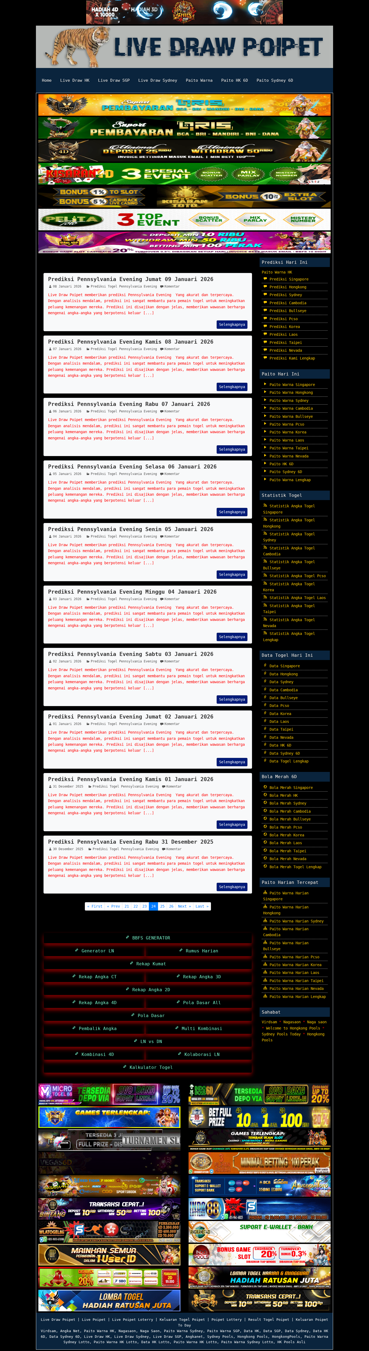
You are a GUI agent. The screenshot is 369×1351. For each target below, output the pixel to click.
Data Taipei (280, 729)
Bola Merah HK (282, 795)
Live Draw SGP (114, 80)
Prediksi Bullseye (286, 311)
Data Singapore (283, 666)
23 (144, 906)
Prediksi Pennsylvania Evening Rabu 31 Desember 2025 (130, 842)
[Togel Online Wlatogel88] (109, 1232)
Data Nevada (280, 737)
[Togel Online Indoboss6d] (260, 1095)
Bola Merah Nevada (286, 859)
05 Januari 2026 (67, 474)
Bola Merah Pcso (284, 827)
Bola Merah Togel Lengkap (294, 867)
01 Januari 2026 (67, 724)
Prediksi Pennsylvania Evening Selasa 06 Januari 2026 (132, 466)
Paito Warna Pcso (285, 424)
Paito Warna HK (277, 272)
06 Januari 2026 (67, 411)
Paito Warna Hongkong (290, 392)
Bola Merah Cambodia (289, 811)
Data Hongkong (282, 674)
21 (127, 906)
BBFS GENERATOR (150, 937)
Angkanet (194, 1337)
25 (162, 906)
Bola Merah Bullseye (289, 819)
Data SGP (272, 1331)
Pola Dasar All (200, 1002)
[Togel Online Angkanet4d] (260, 1232)
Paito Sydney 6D (275, 80)
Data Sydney (280, 682)
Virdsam (269, 1022)
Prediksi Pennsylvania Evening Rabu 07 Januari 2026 (129, 404)
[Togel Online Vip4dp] (260, 1140)
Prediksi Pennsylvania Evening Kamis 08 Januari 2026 (130, 341)
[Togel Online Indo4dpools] (109, 1301)
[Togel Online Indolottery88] (260, 1209)
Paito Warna (199, 80)
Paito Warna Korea (286, 432)
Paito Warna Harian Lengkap (296, 996)
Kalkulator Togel (150, 1067)
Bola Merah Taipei (286, 851)
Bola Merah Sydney (286, 803)
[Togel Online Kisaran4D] (184, 174)
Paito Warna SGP (223, 1331)
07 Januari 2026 (67, 349)
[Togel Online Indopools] (260, 1255)
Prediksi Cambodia (286, 303)
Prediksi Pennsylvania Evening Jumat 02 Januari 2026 (130, 716)
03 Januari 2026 (67, 599)
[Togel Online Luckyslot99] (260, 1118)
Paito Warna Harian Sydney (295, 921)
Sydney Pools (220, 1337)
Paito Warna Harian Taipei (295, 981)
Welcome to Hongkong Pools (293, 1028)
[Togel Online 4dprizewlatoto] (109, 1255)
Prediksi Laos (282, 334)
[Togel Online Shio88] (260, 1278)
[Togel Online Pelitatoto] (184, 220)
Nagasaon (292, 1022)
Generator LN (96, 950)
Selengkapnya (232, 324)
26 (171, 906)
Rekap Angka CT (96, 976)
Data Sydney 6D (283, 753)
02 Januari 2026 (67, 661)
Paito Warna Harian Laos (293, 972)
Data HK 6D (279, 745)
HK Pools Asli (291, 1342)
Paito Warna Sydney (287, 400)
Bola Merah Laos (284, 843)
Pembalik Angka (96, 1028)
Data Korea (279, 714)
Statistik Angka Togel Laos (296, 598)
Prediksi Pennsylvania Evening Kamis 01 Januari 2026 (130, 779)
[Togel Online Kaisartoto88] (109, 1278)
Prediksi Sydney (284, 295)
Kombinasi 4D (96, 1054)
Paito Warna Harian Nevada (295, 988)
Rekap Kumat (150, 963)
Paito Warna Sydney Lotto (247, 1342)
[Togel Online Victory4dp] (109, 1118)
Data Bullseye (282, 698)
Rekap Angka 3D (200, 976)
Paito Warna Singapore (291, 384)
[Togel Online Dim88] (184, 128)
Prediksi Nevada (284, 350)
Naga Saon (150, 1331)
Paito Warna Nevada (287, 456)
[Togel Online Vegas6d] (109, 1163)
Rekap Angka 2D (150, 989)
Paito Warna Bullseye (290, 416)
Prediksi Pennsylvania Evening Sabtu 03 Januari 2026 (130, 654)
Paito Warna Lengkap (289, 480)
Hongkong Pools (252, 1337)
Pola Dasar (150, 1015)
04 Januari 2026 (67, 536)
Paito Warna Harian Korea (294, 965)
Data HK (251, 1331)
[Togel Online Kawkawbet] (109, 1140)
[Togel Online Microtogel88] (109, 1095)
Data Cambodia (282, 690)
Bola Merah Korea (285, 835)
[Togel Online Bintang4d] (109, 1209)
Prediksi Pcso (282, 319)
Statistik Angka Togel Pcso (296, 576)
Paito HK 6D (234, 80)
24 (153, 906)
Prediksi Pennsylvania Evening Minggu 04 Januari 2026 (132, 592)
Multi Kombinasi (200, 1028)
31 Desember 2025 (68, 786)
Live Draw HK (74, 80)
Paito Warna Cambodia (290, 408)
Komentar (172, 286)
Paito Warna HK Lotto (115, 1342)
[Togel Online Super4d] (184, 151)
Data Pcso (278, 705)
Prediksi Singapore (287, 279)
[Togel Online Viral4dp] (184, 243)
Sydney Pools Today (281, 1034)
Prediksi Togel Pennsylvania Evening (104, 265)
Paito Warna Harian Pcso (293, 957)
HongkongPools (286, 1337)
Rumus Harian (200, 950)
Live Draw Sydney (157, 80)
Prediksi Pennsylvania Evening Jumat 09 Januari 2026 (130, 279)
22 (135, 906)
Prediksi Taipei (284, 342)
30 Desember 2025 (68, 849)
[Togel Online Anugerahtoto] (260, 1186)
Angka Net (70, 1331)
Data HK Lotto (155, 1342)
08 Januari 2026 (67, 286)
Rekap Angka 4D (96, 1002)
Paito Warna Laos (285, 440)
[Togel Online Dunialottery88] (260, 1163)
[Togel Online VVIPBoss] (184, 105)
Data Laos (278, 721)
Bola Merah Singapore (290, 787)
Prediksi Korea (283, 326)
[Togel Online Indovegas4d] (260, 1301)
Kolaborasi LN (201, 1054)
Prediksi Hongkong (286, 287)
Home (47, 80)
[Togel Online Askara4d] (109, 1186)
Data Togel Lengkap (287, 761)
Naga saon (317, 1022)
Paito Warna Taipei (287, 448)
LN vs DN (150, 1041)
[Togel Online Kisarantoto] (184, 197)
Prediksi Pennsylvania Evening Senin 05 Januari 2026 (130, 529)
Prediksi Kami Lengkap (291, 358)
